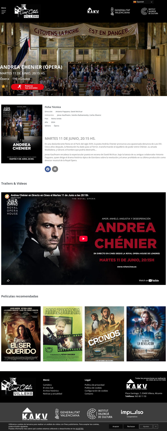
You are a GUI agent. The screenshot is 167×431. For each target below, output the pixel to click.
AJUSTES (79, 429)
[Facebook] (48, 169)
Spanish (140, 2)
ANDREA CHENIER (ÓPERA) (31, 67)
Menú (3, 8)
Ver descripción (13, 355)
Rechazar (131, 426)
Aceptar (116, 426)
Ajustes (146, 426)
